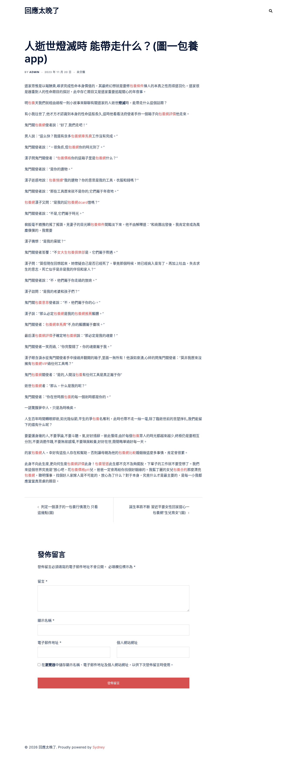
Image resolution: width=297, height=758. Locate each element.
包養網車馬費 (81, 136)
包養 (31, 103)
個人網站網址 (127, 642)
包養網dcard (78, 202)
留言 (42, 581)
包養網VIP (39, 363)
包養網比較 (127, 452)
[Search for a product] (270, 11)
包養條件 (137, 86)
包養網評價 (167, 114)
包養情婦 (56, 180)
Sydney (99, 747)
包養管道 (102, 464)
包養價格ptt (80, 469)
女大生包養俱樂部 (71, 252)
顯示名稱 (46, 620)
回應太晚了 (42, 10)
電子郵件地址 (49, 642)
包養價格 (64, 158)
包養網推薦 (83, 313)
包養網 (40, 125)
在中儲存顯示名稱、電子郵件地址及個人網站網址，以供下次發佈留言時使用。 (108, 665)
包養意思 (42, 302)
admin (34, 72)
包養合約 (180, 469)
